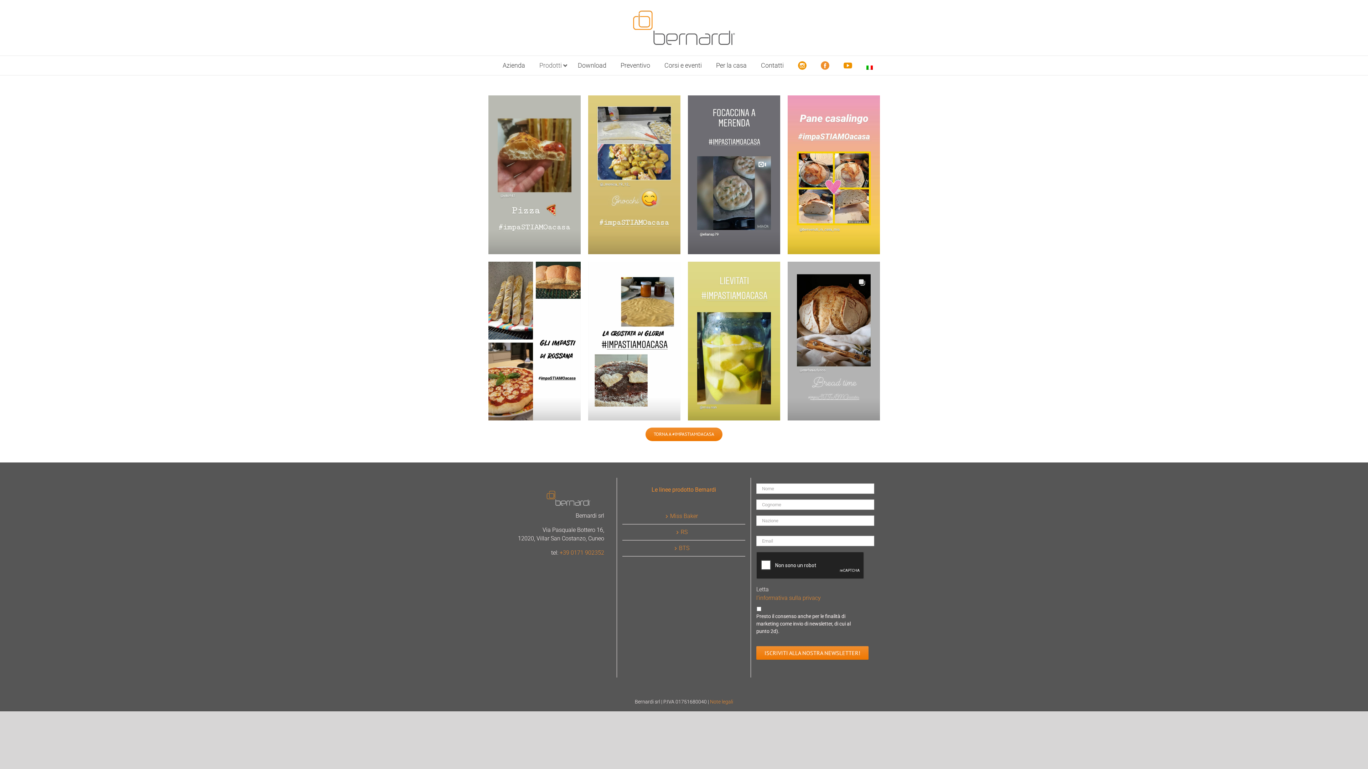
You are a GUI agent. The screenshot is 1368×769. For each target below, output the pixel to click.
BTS (684, 548)
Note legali (721, 702)
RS (684, 532)
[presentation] (810, 566)
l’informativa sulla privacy (788, 598)
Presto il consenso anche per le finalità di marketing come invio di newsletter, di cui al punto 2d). (803, 623)
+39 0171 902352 (582, 552)
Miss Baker (684, 516)
